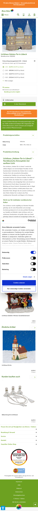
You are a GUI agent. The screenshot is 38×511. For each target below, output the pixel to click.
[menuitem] (4, 15)
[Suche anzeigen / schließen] (17, 15)
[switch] (33, 258)
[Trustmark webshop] (19, 471)
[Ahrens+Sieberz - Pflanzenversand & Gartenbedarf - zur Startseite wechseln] (7, 10)
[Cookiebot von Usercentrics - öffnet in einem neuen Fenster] (28, 221)
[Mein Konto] (28, 15)
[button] (3, 508)
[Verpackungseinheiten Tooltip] (35, 61)
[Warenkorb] (34, 15)
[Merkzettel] (23, 15)
